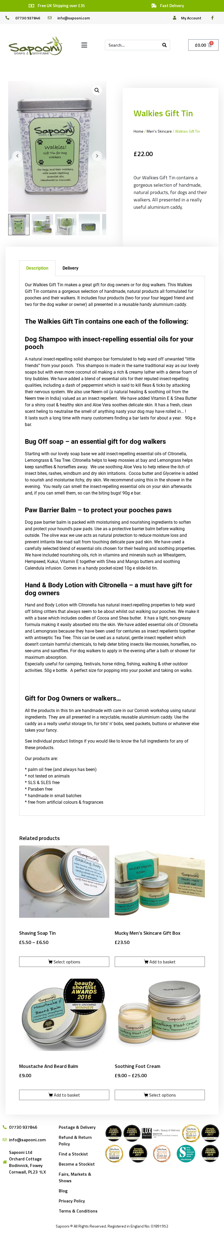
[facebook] (214, 18)
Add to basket (162, 961)
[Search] (164, 45)
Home (138, 131)
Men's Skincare (159, 131)
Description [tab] (37, 268)
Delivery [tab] (70, 268)
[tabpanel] (112, 546)
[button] (97, 90)
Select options (67, 961)
